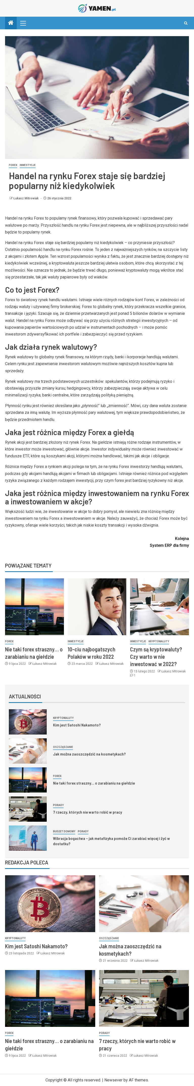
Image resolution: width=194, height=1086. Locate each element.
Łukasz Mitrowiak (26, 198)
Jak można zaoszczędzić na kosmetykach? (89, 753)
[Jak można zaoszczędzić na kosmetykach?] (28, 751)
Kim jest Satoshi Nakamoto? (77, 724)
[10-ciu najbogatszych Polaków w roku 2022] (97, 606)
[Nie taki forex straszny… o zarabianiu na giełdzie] (34, 606)
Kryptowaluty (159, 641)
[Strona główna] (11, 23)
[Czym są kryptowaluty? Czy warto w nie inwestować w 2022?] (159, 606)
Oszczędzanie (63, 747)
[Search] (186, 23)
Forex (13, 165)
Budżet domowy (64, 831)
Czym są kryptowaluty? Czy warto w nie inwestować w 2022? (156, 656)
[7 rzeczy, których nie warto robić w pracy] (28, 809)
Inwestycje (28, 165)
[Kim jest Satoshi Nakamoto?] (28, 722)
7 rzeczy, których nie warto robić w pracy (87, 812)
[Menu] (23, 23)
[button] (23, 23)
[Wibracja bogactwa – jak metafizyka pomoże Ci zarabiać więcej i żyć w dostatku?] (28, 838)
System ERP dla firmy (169, 542)
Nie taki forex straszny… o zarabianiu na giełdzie (94, 783)
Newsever (113, 1080)
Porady (58, 805)
